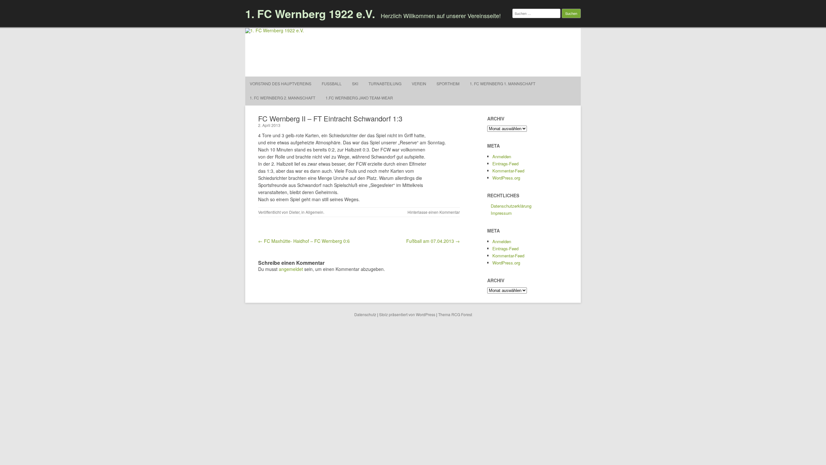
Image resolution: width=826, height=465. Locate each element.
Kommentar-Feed (508, 171)
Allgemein (314, 212)
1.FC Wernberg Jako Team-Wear (359, 97)
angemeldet (291, 269)
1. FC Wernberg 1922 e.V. (310, 13)
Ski (355, 83)
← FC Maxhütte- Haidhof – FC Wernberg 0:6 (304, 241)
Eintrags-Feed (505, 163)
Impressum (501, 213)
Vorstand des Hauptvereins (280, 83)
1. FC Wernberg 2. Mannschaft (282, 97)
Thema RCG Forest (455, 314)
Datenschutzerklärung (511, 206)
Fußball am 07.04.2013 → (433, 241)
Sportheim (448, 83)
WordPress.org (506, 178)
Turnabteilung (384, 83)
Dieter (294, 212)
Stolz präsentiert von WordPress (407, 314)
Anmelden (501, 156)
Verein (419, 83)
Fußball (332, 83)
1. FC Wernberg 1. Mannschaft (502, 83)
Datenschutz (365, 314)
